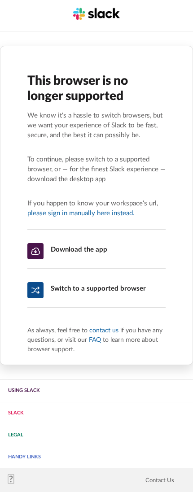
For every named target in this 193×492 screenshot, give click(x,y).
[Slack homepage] (14, 481)
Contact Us (159, 480)
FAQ (95, 339)
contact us (103, 330)
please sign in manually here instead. (81, 213)
